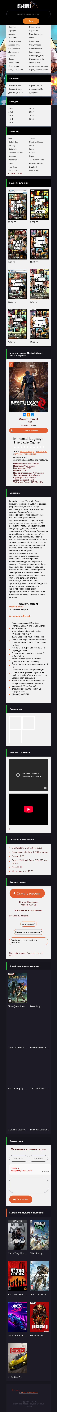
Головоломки (35, 52)
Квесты (11, 55)
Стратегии (33, 30)
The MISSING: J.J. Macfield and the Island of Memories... (39, 1088)
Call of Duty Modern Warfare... (17, 1253)
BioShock (33, 167)
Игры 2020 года (27, 451)
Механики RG (14, 85)
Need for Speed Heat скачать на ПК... (17, 1335)
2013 (31, 119)
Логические (13, 52)
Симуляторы (35, 45)
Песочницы (13, 63)
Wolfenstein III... (38, 1335)
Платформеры (35, 34)
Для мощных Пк (15, 93)
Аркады (11, 34)
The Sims (12, 167)
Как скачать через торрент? (28, 932)
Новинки (12, 27)
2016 (10, 115)
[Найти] (11, 14)
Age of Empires (36, 163)
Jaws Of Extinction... (17, 1047)
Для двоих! (34, 93)
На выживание (35, 48)
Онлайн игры (35, 63)
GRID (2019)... (15, 1377)
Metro (31, 145)
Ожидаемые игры (16, 70)
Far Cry (11, 145)
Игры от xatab (35, 85)
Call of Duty (13, 142)
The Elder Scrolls (36, 160)
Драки (11, 59)
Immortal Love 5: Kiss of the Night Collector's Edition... (39, 1047)
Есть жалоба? (28, 924)
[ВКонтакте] (24, 414)
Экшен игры (34, 27)
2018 (10, 112)
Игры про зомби (36, 59)
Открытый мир (15, 89)
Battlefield (12, 149)
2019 (31, 108)
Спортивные (14, 48)
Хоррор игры (14, 45)
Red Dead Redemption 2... (17, 1294)
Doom (31, 156)
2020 (10, 108)
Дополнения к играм (38, 66)
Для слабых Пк (36, 89)
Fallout (32, 153)
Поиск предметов (37, 55)
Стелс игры (13, 66)
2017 (31, 112)
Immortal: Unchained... (39, 1130)
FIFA (10, 163)
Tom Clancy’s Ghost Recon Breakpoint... (39, 1294)
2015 (31, 115)
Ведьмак (12, 156)
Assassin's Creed (16, 153)
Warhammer (13, 160)
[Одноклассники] (28, 414)
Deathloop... (36, 1006)
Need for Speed (36, 142)
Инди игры (34, 41)
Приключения (14, 41)
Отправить (22, 1199)
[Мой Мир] (32, 414)
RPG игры (12, 38)
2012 (10, 123)
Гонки (31, 38)
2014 (10, 119)
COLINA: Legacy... (17, 1130)
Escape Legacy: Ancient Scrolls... (17, 1088)
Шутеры (12, 30)
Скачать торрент (30, 430)
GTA (10, 138)
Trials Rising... (37, 1253)
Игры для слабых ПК (38, 70)
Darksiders (13, 170)
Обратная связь (28, 1392)
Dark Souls (34, 170)
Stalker (32, 138)
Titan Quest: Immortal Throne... (17, 1006)
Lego (31, 149)
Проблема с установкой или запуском (24, 941)
